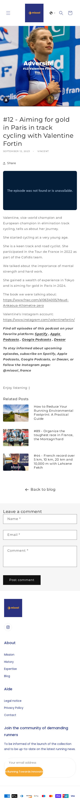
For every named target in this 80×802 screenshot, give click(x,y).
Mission (9, 655)
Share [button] (11, 163)
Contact (10, 715)
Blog (7, 676)
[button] (8, 13)
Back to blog (43, 489)
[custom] (8, 627)
